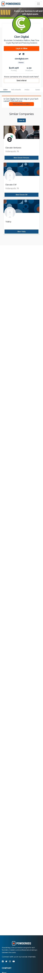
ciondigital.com (21, 59)
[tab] (11, 4)
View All (21, 120)
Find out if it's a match (21, 104)
